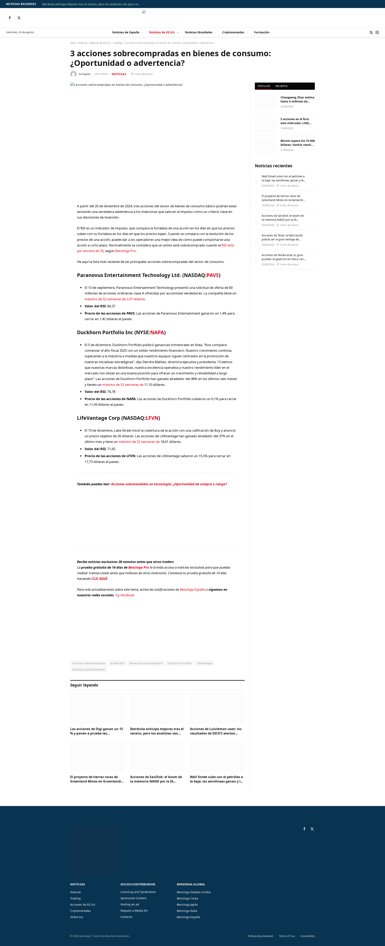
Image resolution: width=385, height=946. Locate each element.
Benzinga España (192, 589)
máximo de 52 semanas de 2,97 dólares (115, 299)
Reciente (282, 86)
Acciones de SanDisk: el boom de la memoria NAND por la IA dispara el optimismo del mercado (157, 779)
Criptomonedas (233, 32)
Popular (264, 86)
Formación (261, 32)
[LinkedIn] (56, 237)
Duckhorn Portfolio (180, 663)
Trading (117, 43)
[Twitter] (56, 227)
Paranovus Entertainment (88, 669)
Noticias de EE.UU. (162, 32)
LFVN (152, 417)
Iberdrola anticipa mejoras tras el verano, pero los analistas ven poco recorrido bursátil (92, 4)
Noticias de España (125, 32)
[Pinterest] (56, 247)
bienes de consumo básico (146, 663)
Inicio (73, 43)
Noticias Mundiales (198, 32)
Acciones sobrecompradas (88, 663)
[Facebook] (56, 216)
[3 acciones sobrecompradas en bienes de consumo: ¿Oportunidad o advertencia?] (157, 140)
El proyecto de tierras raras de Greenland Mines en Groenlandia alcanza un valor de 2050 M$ (96, 779)
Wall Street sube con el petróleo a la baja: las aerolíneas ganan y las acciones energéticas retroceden (217, 779)
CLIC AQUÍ (99, 578)
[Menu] (377, 32)
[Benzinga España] (192, 17)
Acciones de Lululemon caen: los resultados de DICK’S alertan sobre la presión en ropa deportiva (216, 731)
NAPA (157, 332)
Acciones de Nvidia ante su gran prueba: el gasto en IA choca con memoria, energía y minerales (283, 259)
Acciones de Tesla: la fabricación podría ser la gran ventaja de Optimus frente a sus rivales (282, 239)
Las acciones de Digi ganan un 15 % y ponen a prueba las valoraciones (96, 731)
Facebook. (127, 595)
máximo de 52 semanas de (122, 384)
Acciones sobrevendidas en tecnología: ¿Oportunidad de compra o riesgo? (169, 484)
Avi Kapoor (85, 74)
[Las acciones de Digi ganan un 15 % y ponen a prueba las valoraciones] (97, 708)
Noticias (83, 43)
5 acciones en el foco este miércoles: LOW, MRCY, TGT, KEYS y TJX (296, 121)
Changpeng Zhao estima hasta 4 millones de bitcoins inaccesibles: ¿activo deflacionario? (297, 99)
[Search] (371, 32)
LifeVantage (204, 663)
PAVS (213, 275)
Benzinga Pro (125, 250)
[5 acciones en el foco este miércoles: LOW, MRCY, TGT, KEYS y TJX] (266, 124)
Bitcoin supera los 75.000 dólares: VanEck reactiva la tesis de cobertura (298, 143)
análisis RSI (117, 663)
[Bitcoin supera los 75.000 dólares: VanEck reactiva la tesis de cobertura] (266, 146)
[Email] (56, 257)
